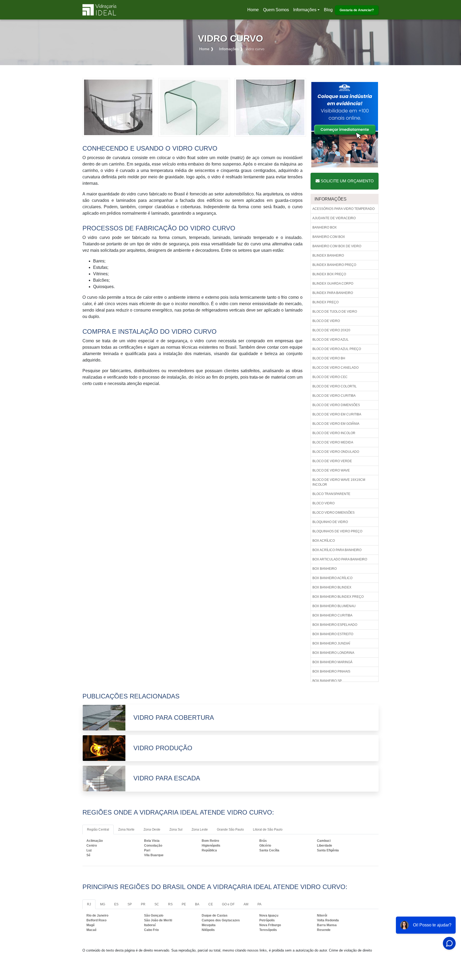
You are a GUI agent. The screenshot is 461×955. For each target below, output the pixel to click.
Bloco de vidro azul (330, 339)
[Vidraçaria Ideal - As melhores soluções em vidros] (99, 9)
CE (210, 904)
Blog (328, 9)
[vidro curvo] (118, 107)
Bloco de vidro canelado (335, 368)
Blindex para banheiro (332, 293)
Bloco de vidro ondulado (335, 452)
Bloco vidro (323, 503)
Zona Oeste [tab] (152, 829)
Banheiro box (324, 227)
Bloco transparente (331, 494)
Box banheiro (324, 569)
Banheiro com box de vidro (336, 246)
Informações (304, 9)
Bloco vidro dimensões (333, 512)
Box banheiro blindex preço (338, 597)
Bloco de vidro (326, 321)
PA (259, 904)
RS (170, 904)
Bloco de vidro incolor (333, 433)
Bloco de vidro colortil (334, 386)
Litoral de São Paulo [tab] (268, 829)
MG (102, 904)
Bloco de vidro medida (332, 442)
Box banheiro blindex (331, 587)
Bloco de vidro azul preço (336, 349)
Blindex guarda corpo (332, 283)
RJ (89, 904)
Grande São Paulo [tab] (230, 829)
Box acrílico (323, 541)
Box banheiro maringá (332, 662)
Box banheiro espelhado (334, 625)
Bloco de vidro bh (328, 358)
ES (116, 904)
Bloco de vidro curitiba (334, 396)
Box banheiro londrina (333, 653)
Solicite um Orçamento (347, 181)
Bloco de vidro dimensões (336, 405)
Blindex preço (325, 302)
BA (197, 904)
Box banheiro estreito (332, 634)
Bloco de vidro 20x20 (331, 330)
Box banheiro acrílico (332, 578)
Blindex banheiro (328, 255)
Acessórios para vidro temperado (343, 209)
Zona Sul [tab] (175, 829)
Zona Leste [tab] (200, 829)
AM (246, 904)
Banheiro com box (328, 237)
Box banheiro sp (327, 681)
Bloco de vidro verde (332, 461)
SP (130, 904)
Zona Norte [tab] (126, 829)
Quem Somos (276, 9)
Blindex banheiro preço (334, 265)
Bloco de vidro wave (331, 470)
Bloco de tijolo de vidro (334, 311)
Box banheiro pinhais (331, 671)
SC (156, 904)
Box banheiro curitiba (332, 615)
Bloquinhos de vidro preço (337, 531)
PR (143, 904)
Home (254, 11)
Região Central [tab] (98, 829)
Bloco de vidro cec (330, 377)
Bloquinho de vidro (330, 522)
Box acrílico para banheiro (336, 550)
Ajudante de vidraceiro (334, 218)
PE (184, 904)
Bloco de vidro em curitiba (336, 414)
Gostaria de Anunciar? (357, 10)
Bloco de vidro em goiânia (335, 424)
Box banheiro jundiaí (331, 643)
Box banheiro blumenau (334, 606)
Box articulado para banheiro (339, 559)
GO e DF (228, 904)
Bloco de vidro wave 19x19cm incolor (338, 482)
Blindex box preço (329, 274)
